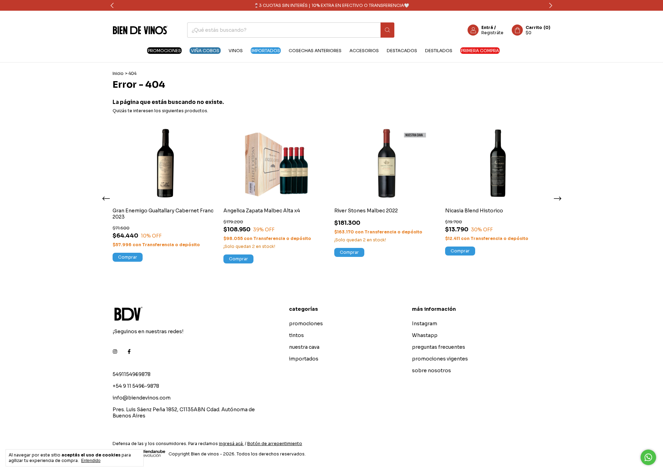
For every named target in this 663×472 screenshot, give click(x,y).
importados (265, 50)
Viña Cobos (205, 50)
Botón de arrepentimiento (274, 443)
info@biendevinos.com (142, 398)
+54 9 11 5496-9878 (136, 386)
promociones (164, 50)
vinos (236, 50)
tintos (296, 335)
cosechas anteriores (315, 50)
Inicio (118, 73)
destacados (402, 50)
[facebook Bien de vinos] (129, 351)
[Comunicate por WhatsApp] (648, 457)
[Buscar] (387, 30)
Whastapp (425, 335)
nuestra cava (304, 347)
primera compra (480, 50)
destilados (438, 50)
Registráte (492, 32)
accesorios (364, 50)
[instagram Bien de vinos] (115, 351)
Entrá (487, 27)
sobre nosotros (431, 370)
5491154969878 (132, 374)
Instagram (424, 323)
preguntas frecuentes (438, 347)
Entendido (90, 460)
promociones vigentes (440, 359)
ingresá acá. (231, 443)
